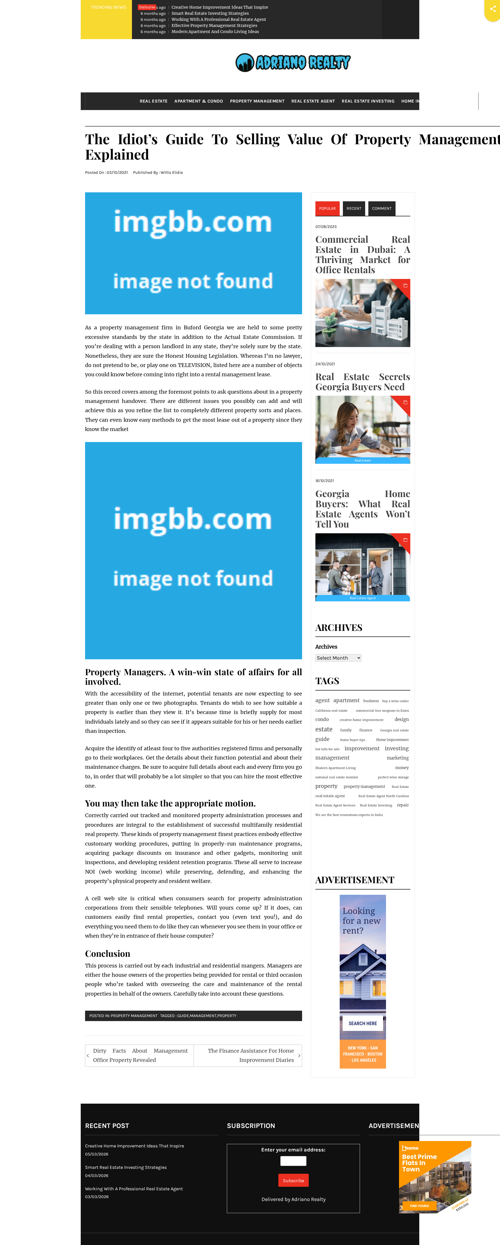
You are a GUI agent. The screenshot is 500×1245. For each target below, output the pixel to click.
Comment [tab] (381, 208)
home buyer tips (352, 740)
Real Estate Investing (368, 101)
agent (322, 700)
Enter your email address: (293, 1150)
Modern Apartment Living (335, 768)
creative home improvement (361, 720)
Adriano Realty (308, 1199)
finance (365, 730)
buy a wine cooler (395, 701)
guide (183, 1015)
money (402, 767)
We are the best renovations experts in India (349, 815)
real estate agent (330, 796)
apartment (346, 700)
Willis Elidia (172, 172)
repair (403, 805)
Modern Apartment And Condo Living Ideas (200, 31)
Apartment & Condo (198, 101)
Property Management (257, 101)
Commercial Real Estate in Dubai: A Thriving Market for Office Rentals (362, 254)
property (226, 1015)
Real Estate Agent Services (335, 805)
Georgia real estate (394, 730)
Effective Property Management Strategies (199, 25)
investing (397, 748)
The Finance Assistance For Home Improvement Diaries (251, 1055)
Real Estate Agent (313, 101)
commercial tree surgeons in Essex (382, 711)
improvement (362, 748)
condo (322, 719)
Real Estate (154, 101)
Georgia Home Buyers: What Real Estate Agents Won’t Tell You (362, 508)
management (203, 1015)
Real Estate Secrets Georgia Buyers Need (362, 381)
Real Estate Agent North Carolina (384, 796)
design (402, 719)
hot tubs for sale (327, 749)
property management (364, 786)
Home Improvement (424, 101)
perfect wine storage (393, 777)
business (371, 701)
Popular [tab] (327, 208)
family (346, 730)
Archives (326, 646)
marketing (398, 758)
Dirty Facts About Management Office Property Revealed (140, 1055)
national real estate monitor (336, 777)
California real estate (331, 711)
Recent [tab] (354, 208)
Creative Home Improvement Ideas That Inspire (204, 7)
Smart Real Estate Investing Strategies (195, 13)
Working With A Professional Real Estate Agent (203, 19)
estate (323, 729)
